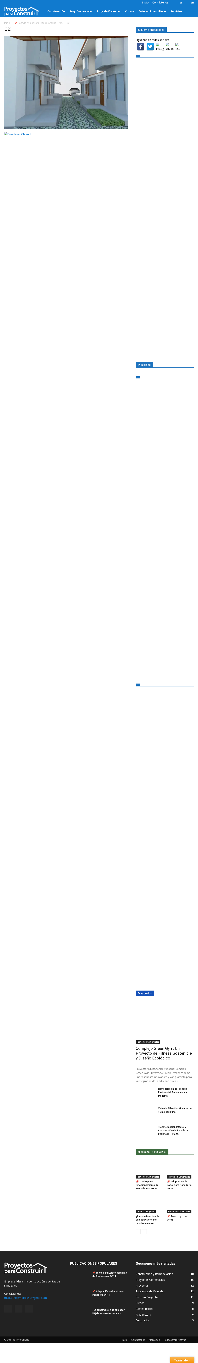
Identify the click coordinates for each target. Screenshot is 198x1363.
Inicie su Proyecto (145, 1211)
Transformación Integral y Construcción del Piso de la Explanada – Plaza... (173, 1130)
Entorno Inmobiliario (152, 11)
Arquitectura (143, 1314)
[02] (66, 128)
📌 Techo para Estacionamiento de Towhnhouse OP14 (147, 1185)
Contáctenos (160, 2)
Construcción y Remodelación (154, 1274)
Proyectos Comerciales (148, 1041)
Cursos (129, 11)
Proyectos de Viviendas (150, 1291)
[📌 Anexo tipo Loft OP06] (180, 1204)
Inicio (145, 2)
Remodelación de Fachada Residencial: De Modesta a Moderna (172, 1092)
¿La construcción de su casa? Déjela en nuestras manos (148, 1220)
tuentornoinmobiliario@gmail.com (25, 1298)
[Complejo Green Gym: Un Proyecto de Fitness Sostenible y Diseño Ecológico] (165, 1022)
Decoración (143, 1320)
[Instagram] (7, 2)
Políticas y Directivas (175, 1340)
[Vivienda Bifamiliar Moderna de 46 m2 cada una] (145, 1113)
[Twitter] (13, 2)
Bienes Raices (144, 1309)
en (192, 2)
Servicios (176, 11)
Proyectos (142, 1285)
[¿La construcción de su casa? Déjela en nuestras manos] (149, 1204)
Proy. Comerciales (81, 11)
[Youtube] (20, 2)
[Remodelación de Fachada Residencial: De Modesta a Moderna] (145, 1094)
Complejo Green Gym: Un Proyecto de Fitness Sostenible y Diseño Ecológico (164, 1053)
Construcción (56, 11)
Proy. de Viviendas (108, 11)
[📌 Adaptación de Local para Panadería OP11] (180, 1169)
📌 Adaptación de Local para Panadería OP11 (179, 1185)
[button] (189, 11)
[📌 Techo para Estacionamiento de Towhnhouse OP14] (149, 1169)
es (181, 2)
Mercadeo (154, 1340)
